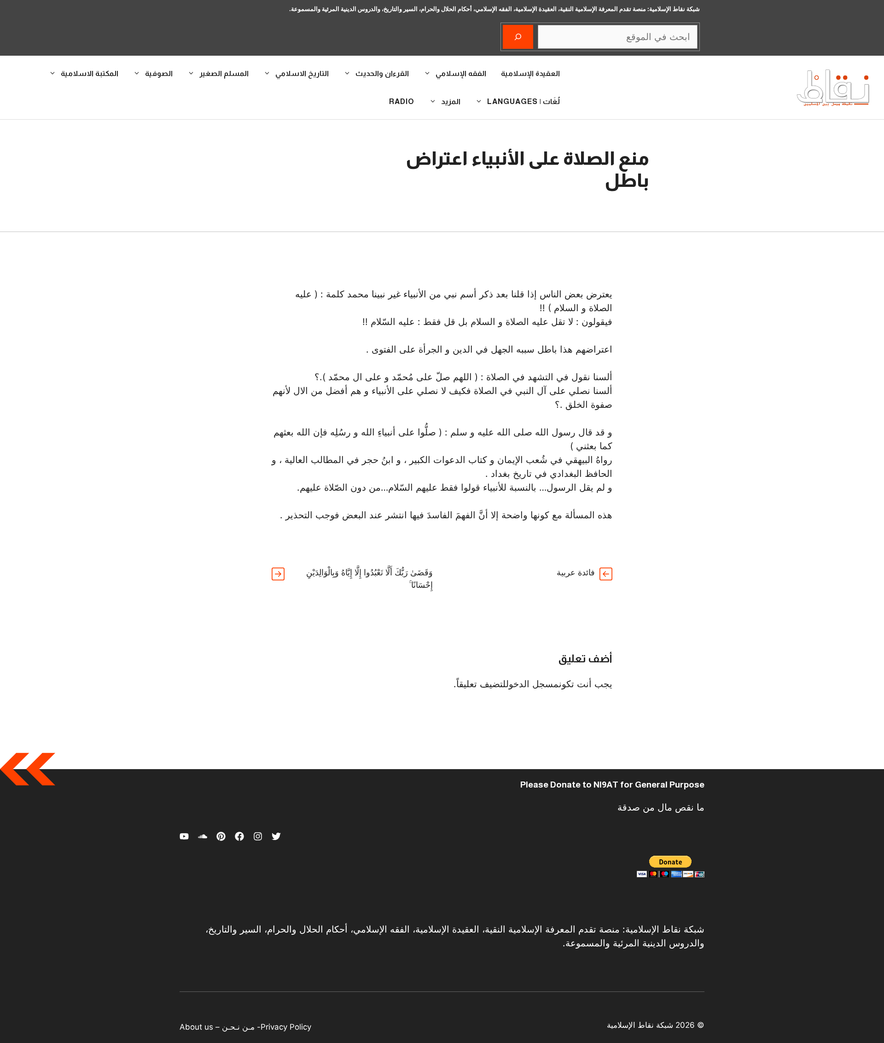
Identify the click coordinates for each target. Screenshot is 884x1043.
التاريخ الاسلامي (302, 73)
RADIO (401, 101)
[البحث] (518, 37)
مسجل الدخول (532, 684)
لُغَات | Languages (523, 101)
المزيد (450, 101)
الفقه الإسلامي (461, 73)
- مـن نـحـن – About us (220, 1026)
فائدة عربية (576, 572)
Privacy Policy (286, 1026)
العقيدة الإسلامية (530, 73)
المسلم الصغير (224, 73)
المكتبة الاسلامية (89, 73)
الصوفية (159, 73)
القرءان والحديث (382, 73)
